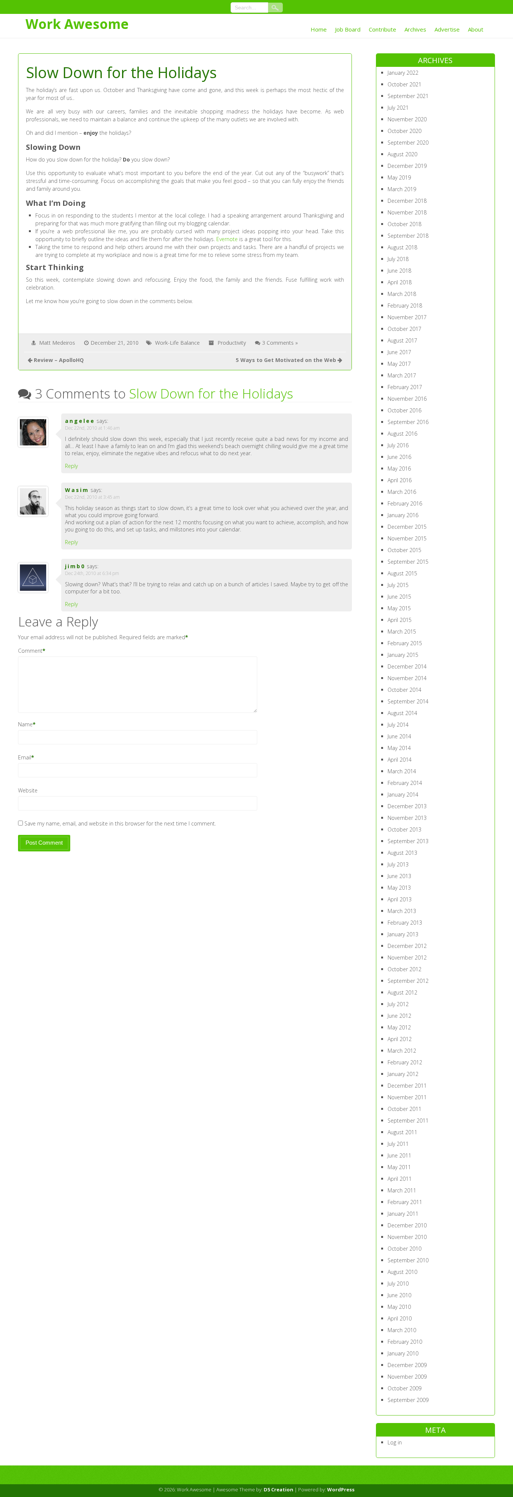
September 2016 (408, 422)
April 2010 (400, 1318)
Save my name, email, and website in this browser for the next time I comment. (120, 823)
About (475, 29)
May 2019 (399, 177)
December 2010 (407, 1225)
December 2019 (407, 165)
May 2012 (399, 1027)
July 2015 (398, 585)
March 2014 (402, 771)
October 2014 (404, 689)
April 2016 (400, 480)
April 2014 (400, 759)
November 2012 (407, 957)
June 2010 (399, 1295)
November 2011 (407, 1097)
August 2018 (402, 247)
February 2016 (405, 503)
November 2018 (407, 212)
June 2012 (399, 1015)
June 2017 (399, 352)
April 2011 (400, 1178)
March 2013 (402, 910)
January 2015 (403, 654)
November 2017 (407, 317)
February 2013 (405, 922)
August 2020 (402, 154)
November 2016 (407, 398)
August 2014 (402, 713)
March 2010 (402, 1330)
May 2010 (399, 1306)
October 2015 (404, 550)
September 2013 (408, 841)
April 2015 (400, 619)
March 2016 (402, 491)
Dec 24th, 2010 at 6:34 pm (92, 573)
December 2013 (407, 806)
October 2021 (404, 84)
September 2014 (408, 701)
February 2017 (405, 387)
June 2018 (399, 270)
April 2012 (400, 1039)
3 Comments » (280, 342)
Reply (71, 465)
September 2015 (408, 561)
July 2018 (398, 259)
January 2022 (403, 72)
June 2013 (399, 876)
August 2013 (402, 852)
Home (319, 29)
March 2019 (402, 189)
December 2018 (407, 200)
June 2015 (399, 596)
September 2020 (408, 142)
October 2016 (404, 410)
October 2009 (404, 1388)
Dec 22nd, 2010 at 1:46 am (92, 428)
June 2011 (399, 1155)
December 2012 (407, 945)
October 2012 (404, 969)
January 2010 (403, 1353)
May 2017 (399, 363)
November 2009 (407, 1376)
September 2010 (408, 1260)
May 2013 (399, 887)
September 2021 (408, 96)
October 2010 (404, 1248)
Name (25, 724)
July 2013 (398, 864)
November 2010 (407, 1236)
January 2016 (403, 515)
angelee (80, 420)
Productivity (231, 342)
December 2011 (407, 1085)
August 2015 (402, 573)
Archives (415, 29)
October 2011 (404, 1108)
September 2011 (408, 1120)
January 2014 (403, 794)
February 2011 (405, 1202)
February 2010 (405, 1341)
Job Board (348, 29)
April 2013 (400, 899)
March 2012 (402, 1050)
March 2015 (402, 631)
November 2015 (407, 538)
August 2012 (402, 992)
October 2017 (404, 328)
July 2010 (398, 1283)
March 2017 (402, 375)
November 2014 (407, 678)
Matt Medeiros (57, 342)
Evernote (227, 239)
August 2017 (402, 340)
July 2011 (398, 1143)
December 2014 (407, 666)
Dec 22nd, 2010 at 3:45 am (92, 497)
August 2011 (402, 1132)
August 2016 (402, 433)
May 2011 (399, 1167)
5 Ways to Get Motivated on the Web (286, 360)
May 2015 (399, 608)
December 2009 (407, 1365)
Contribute (382, 29)
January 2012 (403, 1073)
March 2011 (402, 1190)
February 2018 (405, 305)
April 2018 (400, 282)
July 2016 (398, 445)
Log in (395, 1442)
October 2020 (404, 130)
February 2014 (405, 782)
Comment (30, 650)
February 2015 (405, 643)
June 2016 (399, 456)
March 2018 (402, 293)
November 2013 (407, 817)
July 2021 (398, 107)
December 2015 (407, 526)
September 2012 (408, 980)
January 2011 (403, 1213)
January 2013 (403, 934)
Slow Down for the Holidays (211, 393)
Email (24, 757)
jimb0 (75, 566)
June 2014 (399, 736)
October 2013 (404, 829)
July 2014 (398, 724)
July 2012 (398, 1004)
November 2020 (407, 119)
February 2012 (405, 1062)
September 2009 (408, 1399)
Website (28, 790)
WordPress (341, 1489)
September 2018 (408, 235)
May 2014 (399, 748)
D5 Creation (278, 1489)
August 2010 (402, 1271)
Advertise (447, 29)
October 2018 (404, 224)
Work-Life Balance (177, 342)
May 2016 (399, 468)
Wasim (77, 489)
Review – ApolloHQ (59, 360)
